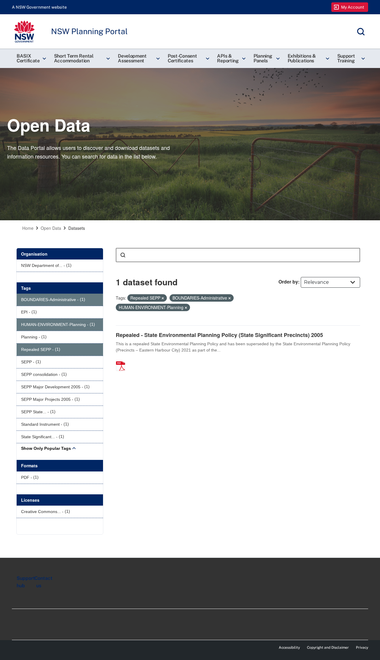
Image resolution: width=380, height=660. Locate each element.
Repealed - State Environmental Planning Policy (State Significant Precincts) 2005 (219, 335)
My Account (353, 7)
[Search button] (123, 255)
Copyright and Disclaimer (328, 647)
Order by (288, 281)
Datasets (76, 228)
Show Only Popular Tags (46, 448)
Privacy (362, 647)
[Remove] (163, 298)
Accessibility (289, 647)
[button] (30, 58)
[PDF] (122, 360)
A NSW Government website (39, 7)
